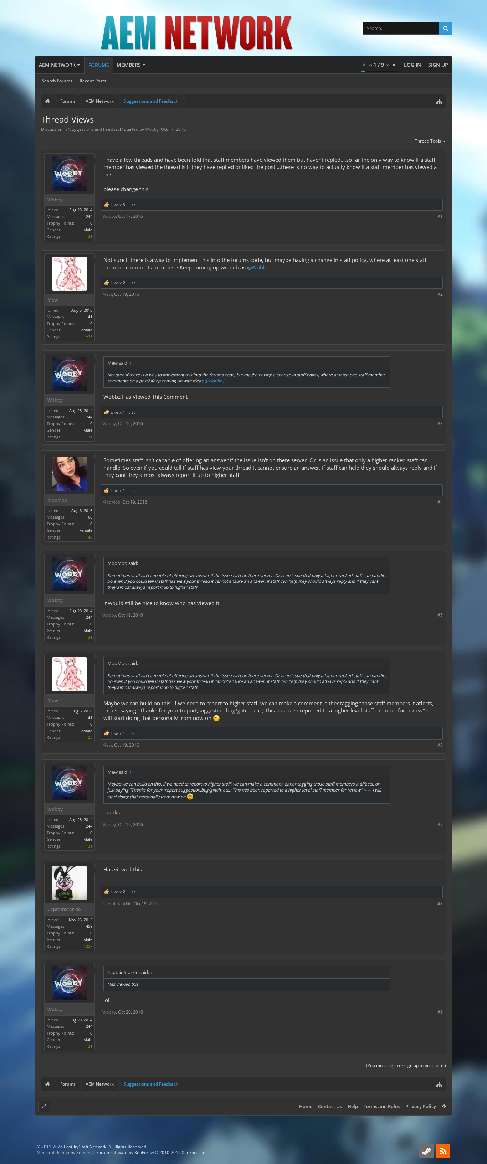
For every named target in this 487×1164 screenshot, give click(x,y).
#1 (440, 216)
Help (353, 1106)
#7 (440, 824)
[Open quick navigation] (439, 101)
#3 (440, 423)
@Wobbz (258, 267)
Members (129, 64)
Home (305, 1106)
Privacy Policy (420, 1106)
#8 (440, 903)
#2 (440, 294)
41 (90, 316)
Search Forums (57, 81)
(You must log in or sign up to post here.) (406, 1065)
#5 (440, 615)
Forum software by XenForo (151, 1152)
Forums (98, 65)
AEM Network (57, 64)
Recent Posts (93, 81)
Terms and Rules (382, 1106)
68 (90, 517)
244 (89, 216)
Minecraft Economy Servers (64, 1152)
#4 (440, 502)
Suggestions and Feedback (95, 129)
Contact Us (330, 1106)
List (131, 205)
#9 (440, 1012)
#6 (440, 745)
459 (89, 926)
